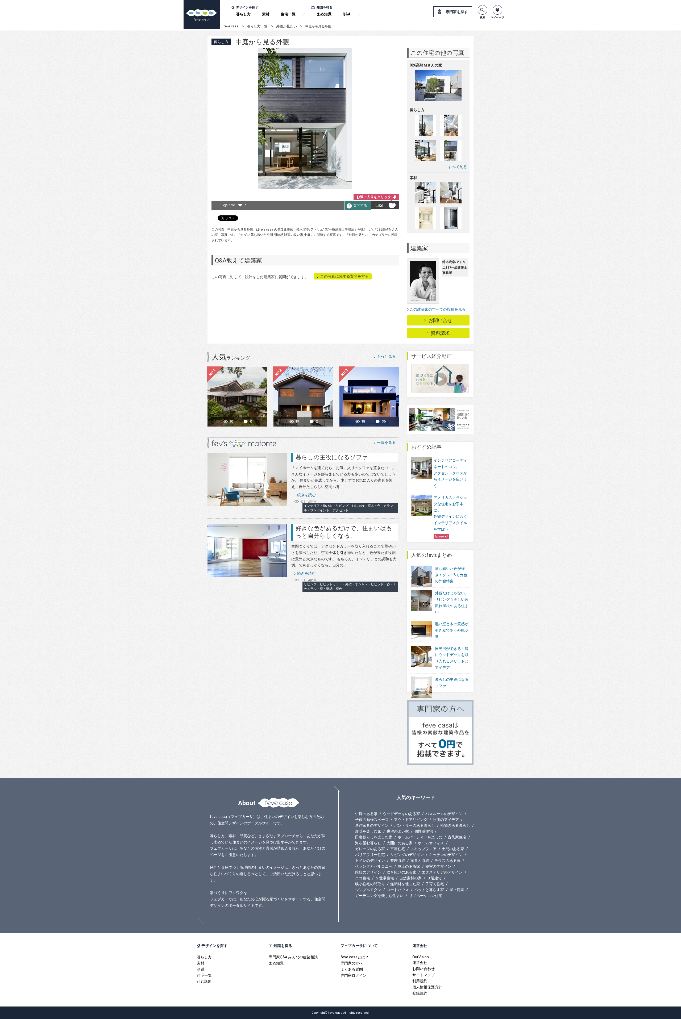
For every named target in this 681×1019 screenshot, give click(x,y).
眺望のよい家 (398, 831)
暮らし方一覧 (257, 26)
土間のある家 (453, 849)
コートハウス (398, 890)
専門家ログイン (353, 975)
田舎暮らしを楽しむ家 (373, 837)
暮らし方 (243, 14)
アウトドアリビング (410, 819)
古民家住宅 (457, 837)
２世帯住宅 (384, 878)
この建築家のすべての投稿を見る (438, 309)
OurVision (420, 957)
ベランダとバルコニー (373, 866)
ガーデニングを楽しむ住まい (379, 895)
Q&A (346, 14)
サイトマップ (423, 975)
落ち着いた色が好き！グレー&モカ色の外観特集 (451, 574)
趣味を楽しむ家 (368, 831)
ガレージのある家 (370, 849)
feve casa (230, 26)
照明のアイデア (446, 819)
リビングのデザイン (407, 855)
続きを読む (306, 495)
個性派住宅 (423, 831)
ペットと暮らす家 (429, 890)
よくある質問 (351, 969)
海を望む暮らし (368, 843)
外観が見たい (286, 26)
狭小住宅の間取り (370, 884)
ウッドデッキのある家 (401, 814)
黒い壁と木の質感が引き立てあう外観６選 (451, 630)
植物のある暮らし (455, 825)
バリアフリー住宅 (370, 855)
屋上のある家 (409, 866)
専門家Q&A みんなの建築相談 (293, 957)
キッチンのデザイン (446, 855)
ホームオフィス (431, 843)
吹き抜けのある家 (401, 872)
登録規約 (419, 993)
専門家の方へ (351, 963)
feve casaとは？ (354, 957)
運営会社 (419, 962)
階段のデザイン (368, 872)
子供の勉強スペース (372, 819)
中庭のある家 (366, 814)
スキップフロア (423, 849)
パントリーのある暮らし (414, 825)
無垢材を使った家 (405, 884)
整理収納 (397, 860)
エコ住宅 (362, 878)
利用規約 (419, 981)
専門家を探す (457, 12)
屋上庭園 (456, 890)
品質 (200, 969)
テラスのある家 (447, 860)
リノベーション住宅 (425, 895)
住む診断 (204, 981)
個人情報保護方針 (427, 987)
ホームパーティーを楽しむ (420, 837)
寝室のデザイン (438, 866)
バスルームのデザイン (444, 814)
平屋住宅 (397, 849)
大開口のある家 (400, 843)
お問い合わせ (423, 969)
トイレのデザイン (370, 860)
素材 (265, 14)
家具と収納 (419, 860)
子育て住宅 (434, 884)
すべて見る (457, 167)
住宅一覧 (288, 14)
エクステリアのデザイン (442, 872)
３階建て (434, 878)
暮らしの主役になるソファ (332, 457)
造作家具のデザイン (372, 825)
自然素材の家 (410, 878)
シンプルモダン (368, 890)
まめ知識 (324, 14)
